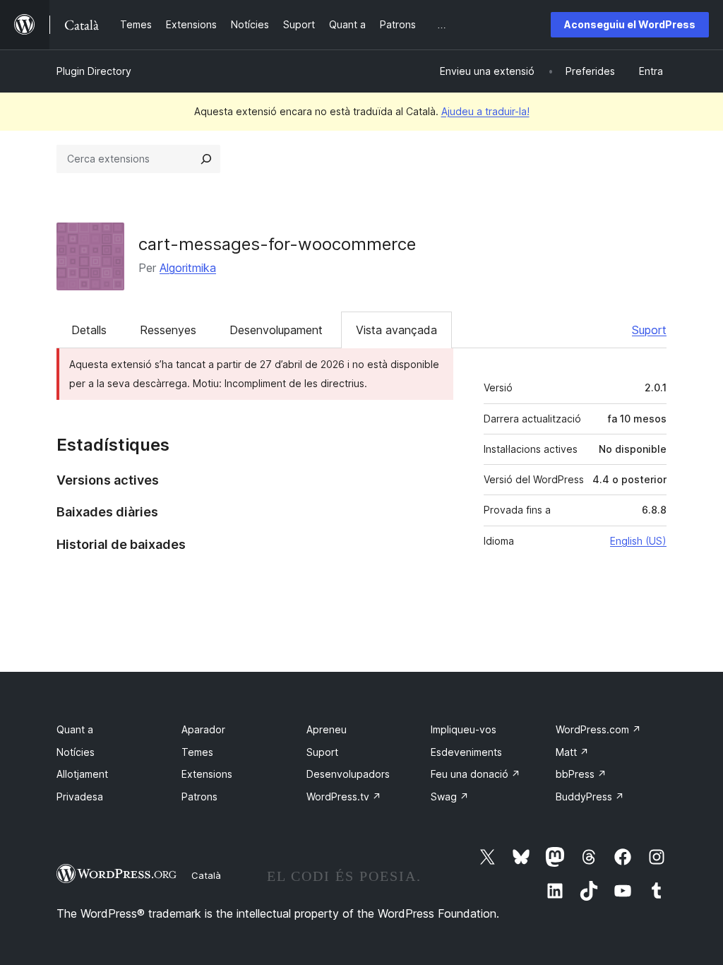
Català (206, 875)
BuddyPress (590, 797)
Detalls (89, 330)
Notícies (75, 752)
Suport (649, 330)
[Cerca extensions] (206, 159)
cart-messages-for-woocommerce (277, 244)
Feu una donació (475, 774)
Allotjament (82, 774)
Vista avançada (396, 330)
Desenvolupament (276, 330)
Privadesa (79, 797)
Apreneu (326, 729)
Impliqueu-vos (463, 729)
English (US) (638, 541)
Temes (197, 752)
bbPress (581, 774)
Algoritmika (188, 268)
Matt (572, 752)
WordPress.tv (343, 797)
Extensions (206, 774)
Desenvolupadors (348, 774)
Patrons (199, 797)
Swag (450, 797)
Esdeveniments (466, 752)
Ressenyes (168, 330)
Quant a (74, 729)
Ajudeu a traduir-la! (485, 111)
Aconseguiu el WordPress (629, 24)
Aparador (203, 729)
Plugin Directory (93, 71)
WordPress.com (598, 729)
